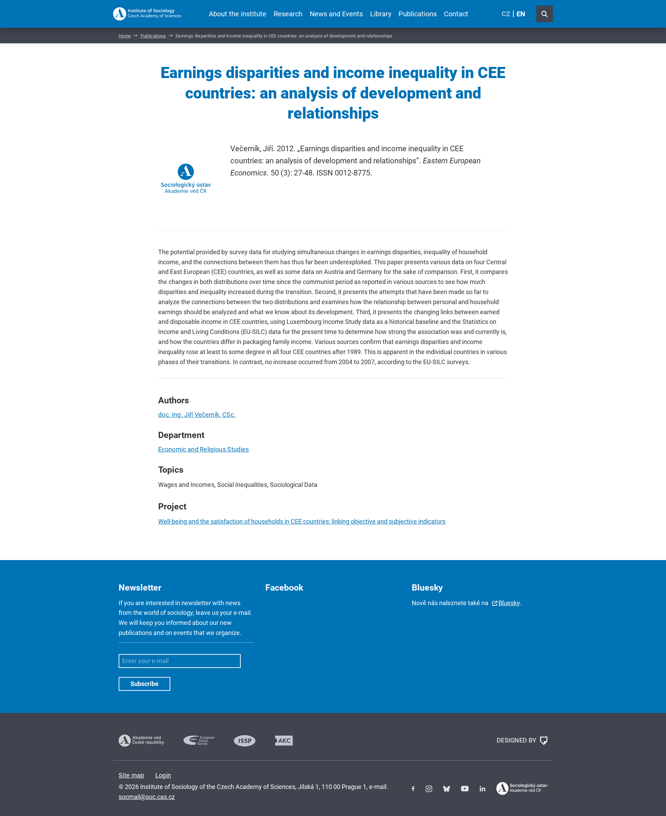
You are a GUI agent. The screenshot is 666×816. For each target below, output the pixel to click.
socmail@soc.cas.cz (147, 796)
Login (163, 775)
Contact (456, 14)
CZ (506, 14)
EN (520, 14)
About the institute (237, 14)
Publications (418, 14)
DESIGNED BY (517, 740)
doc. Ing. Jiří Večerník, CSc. (197, 414)
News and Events (336, 14)
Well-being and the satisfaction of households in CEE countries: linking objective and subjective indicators (301, 521)
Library (380, 14)
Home (125, 35)
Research (288, 14)
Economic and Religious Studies (203, 449)
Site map (131, 775)
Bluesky (509, 603)
